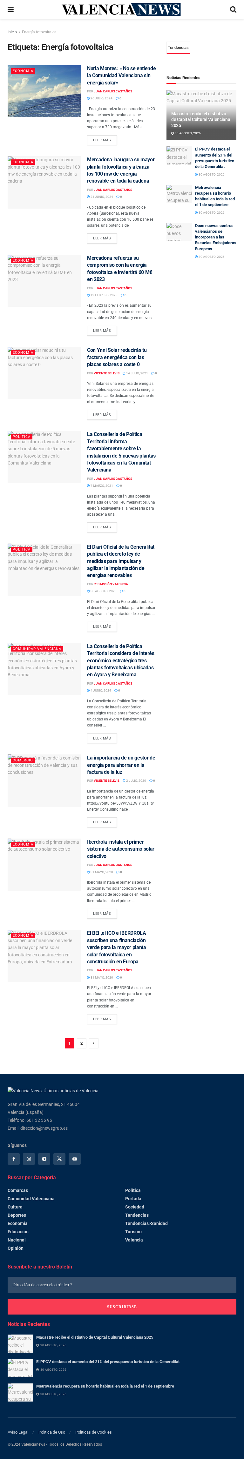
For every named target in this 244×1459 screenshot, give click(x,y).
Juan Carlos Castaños (113, 91)
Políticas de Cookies (93, 1432)
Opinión (16, 1248)
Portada (133, 1198)
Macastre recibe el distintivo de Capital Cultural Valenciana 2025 (200, 119)
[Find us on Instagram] (29, 1159)
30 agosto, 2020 (103, 591)
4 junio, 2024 (100, 690)
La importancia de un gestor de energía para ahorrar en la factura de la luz (121, 765)
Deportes (17, 1215)
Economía (23, 71)
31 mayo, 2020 (101, 872)
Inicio (12, 32)
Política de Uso (51, 1432)
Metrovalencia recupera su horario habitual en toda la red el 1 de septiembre (105, 1386)
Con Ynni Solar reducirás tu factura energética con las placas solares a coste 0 (116, 357)
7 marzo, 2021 (101, 485)
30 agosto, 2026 (187, 133)
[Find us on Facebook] (14, 1159)
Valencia (134, 1239)
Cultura (15, 1206)
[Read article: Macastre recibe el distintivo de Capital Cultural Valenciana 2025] (20, 1344)
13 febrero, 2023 (104, 295)
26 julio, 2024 (101, 98)
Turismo (133, 1231)
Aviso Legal (18, 1432)
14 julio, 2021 (136, 373)
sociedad (134, 1206)
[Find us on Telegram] (44, 1159)
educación (18, 1231)
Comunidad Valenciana (37, 649)
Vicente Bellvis (106, 373)
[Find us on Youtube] (75, 1159)
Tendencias (137, 1215)
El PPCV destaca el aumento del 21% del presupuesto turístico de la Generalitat (108, 1361)
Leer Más (105, 138)
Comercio (23, 760)
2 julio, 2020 (135, 780)
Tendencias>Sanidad (146, 1223)
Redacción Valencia (111, 584)
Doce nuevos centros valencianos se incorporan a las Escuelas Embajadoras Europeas (215, 237)
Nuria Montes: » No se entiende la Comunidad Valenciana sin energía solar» (121, 75)
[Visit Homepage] (121, 9)
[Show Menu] (11, 9)
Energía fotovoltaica (39, 32)
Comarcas (18, 1190)
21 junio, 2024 (101, 196)
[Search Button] (233, 9)
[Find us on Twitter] (59, 1159)
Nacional (17, 1239)
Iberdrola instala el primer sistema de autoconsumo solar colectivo (120, 849)
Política (21, 437)
